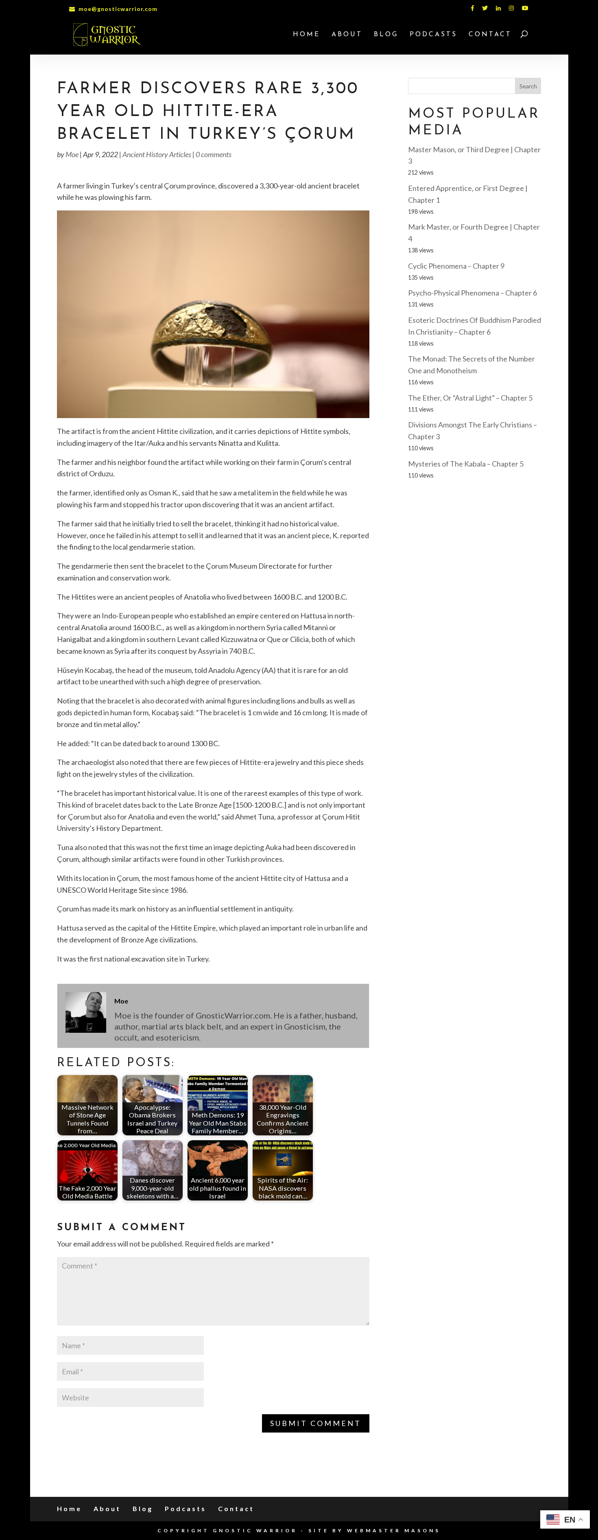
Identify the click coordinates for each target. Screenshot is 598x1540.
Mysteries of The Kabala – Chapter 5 (466, 463)
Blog (386, 35)
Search (528, 86)
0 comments (213, 154)
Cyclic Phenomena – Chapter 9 (456, 265)
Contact (490, 35)
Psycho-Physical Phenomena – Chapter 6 (472, 292)
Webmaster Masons (394, 1530)
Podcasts (433, 35)
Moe (72, 154)
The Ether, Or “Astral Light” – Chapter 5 (470, 397)
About (347, 35)
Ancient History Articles (156, 154)
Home (306, 35)
